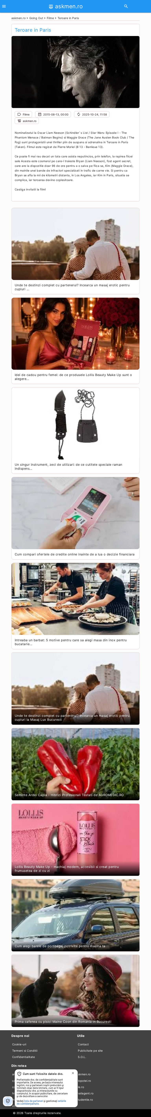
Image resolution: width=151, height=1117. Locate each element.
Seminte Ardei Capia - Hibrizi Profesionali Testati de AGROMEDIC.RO (69, 795)
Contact (83, 1044)
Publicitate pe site (90, 1050)
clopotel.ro (83, 1080)
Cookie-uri (19, 1044)
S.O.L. (82, 1057)
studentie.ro (84, 1099)
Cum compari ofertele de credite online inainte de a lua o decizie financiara (75, 554)
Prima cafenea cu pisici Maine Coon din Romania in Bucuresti (63, 1022)
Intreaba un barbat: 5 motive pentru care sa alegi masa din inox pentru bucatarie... (71, 642)
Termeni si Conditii (25, 1050)
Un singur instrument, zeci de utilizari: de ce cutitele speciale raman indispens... (68, 466)
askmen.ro (83, 1074)
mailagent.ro (84, 1093)
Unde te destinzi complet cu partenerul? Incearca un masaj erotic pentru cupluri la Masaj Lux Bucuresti (72, 718)
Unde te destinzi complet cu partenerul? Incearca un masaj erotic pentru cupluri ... (72, 287)
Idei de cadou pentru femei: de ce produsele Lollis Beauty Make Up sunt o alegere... (73, 377)
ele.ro (80, 1087)
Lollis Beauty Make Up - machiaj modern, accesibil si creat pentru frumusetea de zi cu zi (67, 869)
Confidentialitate (23, 1057)
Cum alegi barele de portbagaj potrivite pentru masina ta (60, 946)
